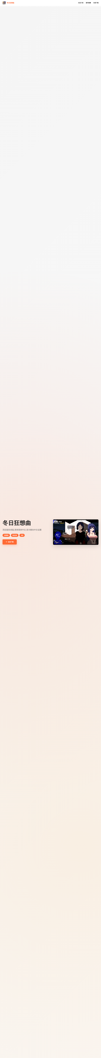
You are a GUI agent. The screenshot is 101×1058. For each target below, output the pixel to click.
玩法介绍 (80, 3)
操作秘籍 (88, 3)
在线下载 (95, 3)
